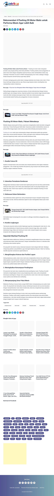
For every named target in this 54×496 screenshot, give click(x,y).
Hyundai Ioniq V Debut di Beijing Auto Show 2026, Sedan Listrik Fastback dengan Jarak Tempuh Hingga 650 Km (43, 351)
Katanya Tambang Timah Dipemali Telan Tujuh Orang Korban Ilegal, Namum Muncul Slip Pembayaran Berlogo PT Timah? (27, 377)
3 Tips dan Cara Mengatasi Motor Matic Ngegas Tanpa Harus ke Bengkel (27, 87)
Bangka (32, 418)
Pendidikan (7, 435)
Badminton (25, 418)
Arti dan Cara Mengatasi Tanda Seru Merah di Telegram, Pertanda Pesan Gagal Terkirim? (10, 377)
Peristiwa (22, 435)
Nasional (12, 432)
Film (12, 427)
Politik (28, 435)
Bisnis (21, 424)
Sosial (12, 438)
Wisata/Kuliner (37, 438)
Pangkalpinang (40, 432)
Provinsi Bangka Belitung (38, 435)
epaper (44, 424)
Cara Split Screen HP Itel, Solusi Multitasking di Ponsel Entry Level (43, 377)
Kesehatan (7, 430)
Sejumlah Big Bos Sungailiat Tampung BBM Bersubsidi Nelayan (27, 394)
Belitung (41, 421)
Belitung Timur (7, 424)
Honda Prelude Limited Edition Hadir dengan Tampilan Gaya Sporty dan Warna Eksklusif (26, 351)
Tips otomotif (42, 305)
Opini (25, 432)
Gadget (17, 427)
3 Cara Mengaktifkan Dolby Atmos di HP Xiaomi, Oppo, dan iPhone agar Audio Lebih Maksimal (10, 394)
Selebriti (6, 438)
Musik (6, 432)
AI (12, 418)
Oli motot (24, 305)
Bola (26, 424)
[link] (4, 29)
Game (23, 427)
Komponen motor (8, 305)
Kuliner (27, 430)
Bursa (32, 424)
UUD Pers (42, 487)
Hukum (36, 427)
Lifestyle (34, 430)
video (24, 438)
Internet (42, 427)
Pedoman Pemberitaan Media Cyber (29, 487)
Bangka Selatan (17, 421)
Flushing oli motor (7, 132)
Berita (15, 424)
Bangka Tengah (27, 421)
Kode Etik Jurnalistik (15, 487)
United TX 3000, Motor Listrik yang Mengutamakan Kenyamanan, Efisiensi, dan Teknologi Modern (9, 351)
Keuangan (14, 430)
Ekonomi (38, 424)
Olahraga (19, 432)
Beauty (35, 421)
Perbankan (14, 435)
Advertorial (7, 418)
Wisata (29, 438)
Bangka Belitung (8, 421)
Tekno (18, 438)
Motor (46, 430)
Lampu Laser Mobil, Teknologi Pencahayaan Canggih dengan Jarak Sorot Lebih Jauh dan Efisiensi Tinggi (30, 114)
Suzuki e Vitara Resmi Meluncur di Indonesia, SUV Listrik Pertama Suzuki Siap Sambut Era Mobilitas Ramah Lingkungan (30, 154)
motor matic (17, 305)
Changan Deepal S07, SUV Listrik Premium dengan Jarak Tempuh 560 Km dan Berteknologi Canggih (30, 210)
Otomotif (31, 432)
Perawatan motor (32, 305)
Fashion (6, 427)
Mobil (40, 430)
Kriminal (21, 430)
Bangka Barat (40, 418)
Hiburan (29, 427)
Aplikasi (18, 418)
